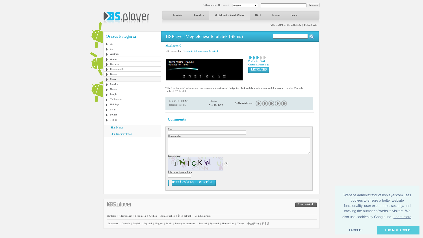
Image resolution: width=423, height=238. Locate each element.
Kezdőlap (178, 15)
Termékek (199, 15)
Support (295, 15)
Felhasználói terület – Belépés (285, 25)
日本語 (265, 223)
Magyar (159, 223)
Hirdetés (111, 215)
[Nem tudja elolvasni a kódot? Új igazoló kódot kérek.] (226, 163)
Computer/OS (117, 69)
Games (113, 74)
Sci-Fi (113, 109)
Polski (169, 223)
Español (148, 223)
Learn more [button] (402, 217)
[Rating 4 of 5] (278, 103)
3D (111, 48)
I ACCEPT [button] (356, 230)
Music (113, 79)
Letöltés (276, 15)
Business (114, 64)
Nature (113, 89)
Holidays (114, 104)
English (137, 223)
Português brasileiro (185, 223)
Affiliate (153, 215)
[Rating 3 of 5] (271, 103)
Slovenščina (228, 223)
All (111, 43)
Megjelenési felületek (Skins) (230, 15)
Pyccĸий (214, 223)
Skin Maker (117, 127)
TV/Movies (116, 99)
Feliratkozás (310, 25)
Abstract (114, 53)
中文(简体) (253, 223)
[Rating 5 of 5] (284, 103)
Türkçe (240, 223)
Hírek (258, 15)
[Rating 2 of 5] (265, 103)
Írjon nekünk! (185, 215)
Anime (113, 59)
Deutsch (126, 223)
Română (203, 223)
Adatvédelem (125, 215)
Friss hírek (140, 215)
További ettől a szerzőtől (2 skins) (201, 51)
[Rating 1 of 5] (259, 103)
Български (113, 223)
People (113, 94)
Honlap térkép (167, 215)
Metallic (114, 84)
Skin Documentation (121, 134)
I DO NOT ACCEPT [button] (398, 230)
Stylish (113, 114)
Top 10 (113, 119)
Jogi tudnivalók (203, 215)
